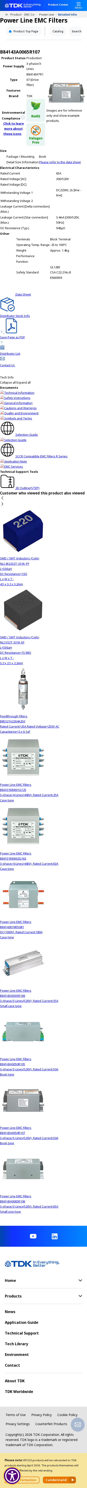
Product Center (58, 4)
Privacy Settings (18, 1424)
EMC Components (31, 14)
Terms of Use (16, 1415)
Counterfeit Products (51, 1424)
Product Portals (17, 14)
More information (22, 1480)
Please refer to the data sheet (60, 162)
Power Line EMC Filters (48, 14)
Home (8, 14)
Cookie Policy (67, 1415)
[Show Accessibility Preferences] (12, 1476)
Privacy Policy (41, 1415)
